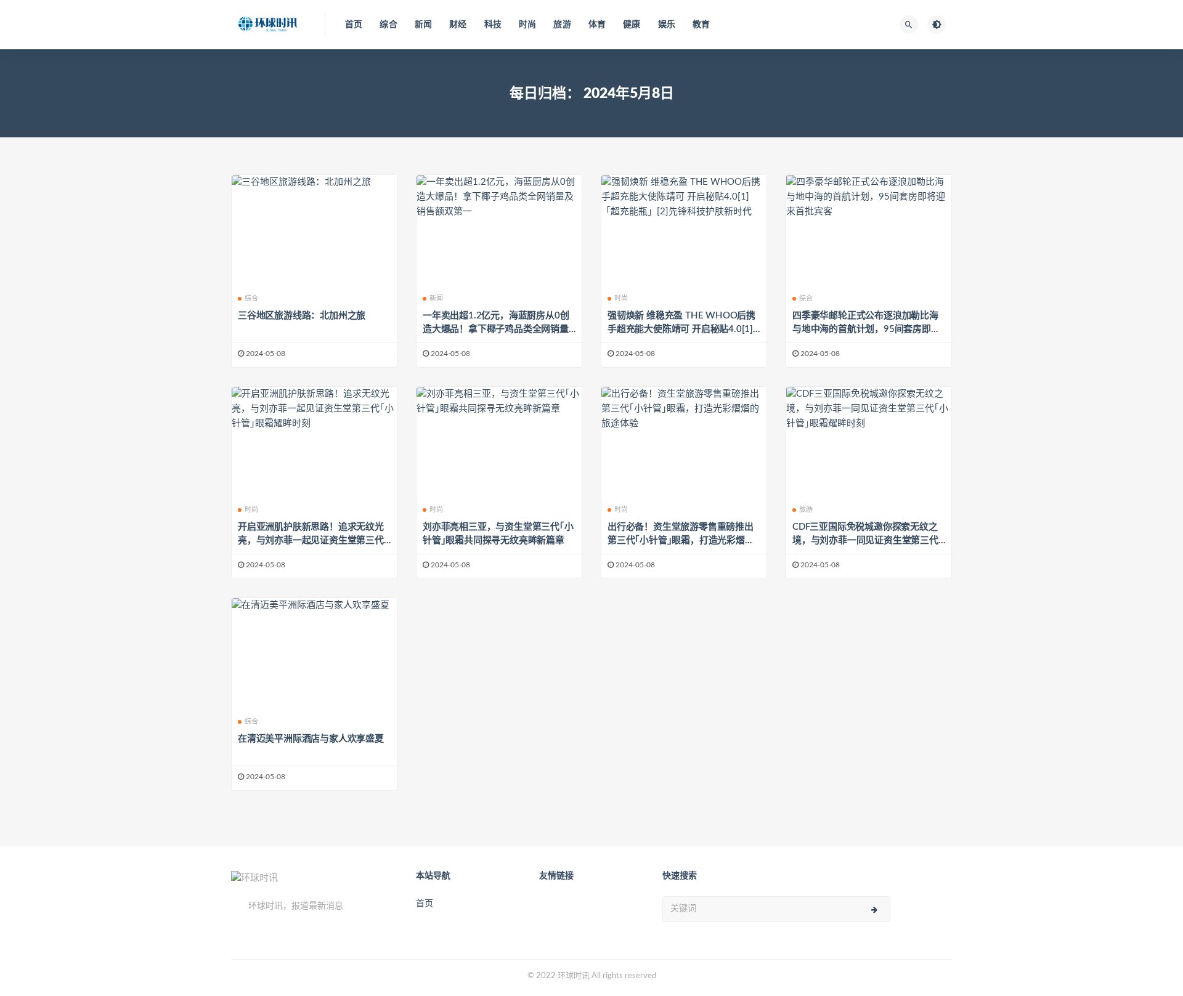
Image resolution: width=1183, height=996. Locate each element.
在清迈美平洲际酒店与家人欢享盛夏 (311, 738)
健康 (631, 24)
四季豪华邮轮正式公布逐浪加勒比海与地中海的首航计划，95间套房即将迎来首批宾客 (866, 329)
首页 (353, 24)
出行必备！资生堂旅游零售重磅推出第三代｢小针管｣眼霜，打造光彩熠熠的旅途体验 (681, 540)
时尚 (527, 24)
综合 (388, 24)
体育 (597, 24)
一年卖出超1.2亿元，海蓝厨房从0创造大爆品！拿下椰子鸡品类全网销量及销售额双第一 (496, 329)
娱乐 (666, 24)
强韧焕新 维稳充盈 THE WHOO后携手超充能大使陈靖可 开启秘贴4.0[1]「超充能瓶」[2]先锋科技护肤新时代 (681, 329)
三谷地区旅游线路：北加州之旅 (301, 315)
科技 (493, 24)
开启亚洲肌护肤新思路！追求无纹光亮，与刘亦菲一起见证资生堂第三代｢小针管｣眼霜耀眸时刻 (311, 540)
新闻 (423, 24)
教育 (701, 24)
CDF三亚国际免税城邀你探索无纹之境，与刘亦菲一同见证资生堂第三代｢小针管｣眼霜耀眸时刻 (865, 540)
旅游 (562, 24)
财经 (457, 24)
